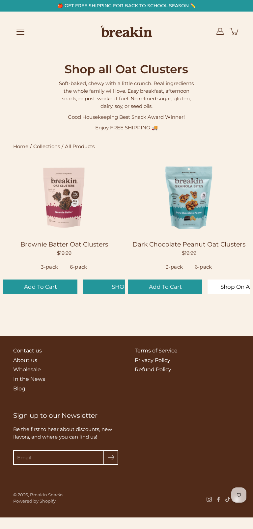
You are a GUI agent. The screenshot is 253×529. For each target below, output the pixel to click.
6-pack (78, 267)
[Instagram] (209, 499)
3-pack (49, 267)
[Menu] (20, 32)
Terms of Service (156, 350)
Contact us (27, 350)
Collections (46, 146)
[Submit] (110, 457)
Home (20, 146)
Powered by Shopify (34, 501)
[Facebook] (218, 499)
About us (25, 360)
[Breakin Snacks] (126, 31)
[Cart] (234, 31)
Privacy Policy (152, 360)
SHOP (120, 286)
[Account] (220, 31)
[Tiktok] (228, 499)
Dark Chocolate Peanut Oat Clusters (188, 244)
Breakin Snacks (46, 494)
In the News (29, 379)
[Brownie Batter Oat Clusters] (64, 196)
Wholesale (27, 369)
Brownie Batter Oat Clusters (64, 244)
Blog (19, 388)
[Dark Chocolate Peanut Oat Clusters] (189, 196)
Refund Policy (153, 369)
